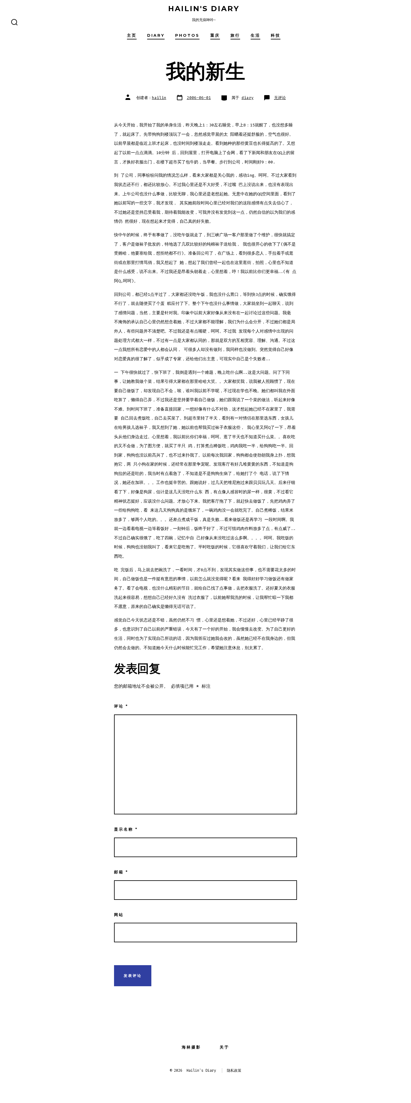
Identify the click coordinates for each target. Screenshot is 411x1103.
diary (156, 35)
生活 (255, 35)
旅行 (235, 35)
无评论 (280, 97)
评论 (121, 706)
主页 (132, 35)
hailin (159, 97)
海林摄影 (191, 1047)
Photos (187, 35)
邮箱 (121, 872)
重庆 (215, 35)
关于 (224, 1047)
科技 (275, 35)
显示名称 (126, 829)
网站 (119, 914)
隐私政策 (234, 1070)
